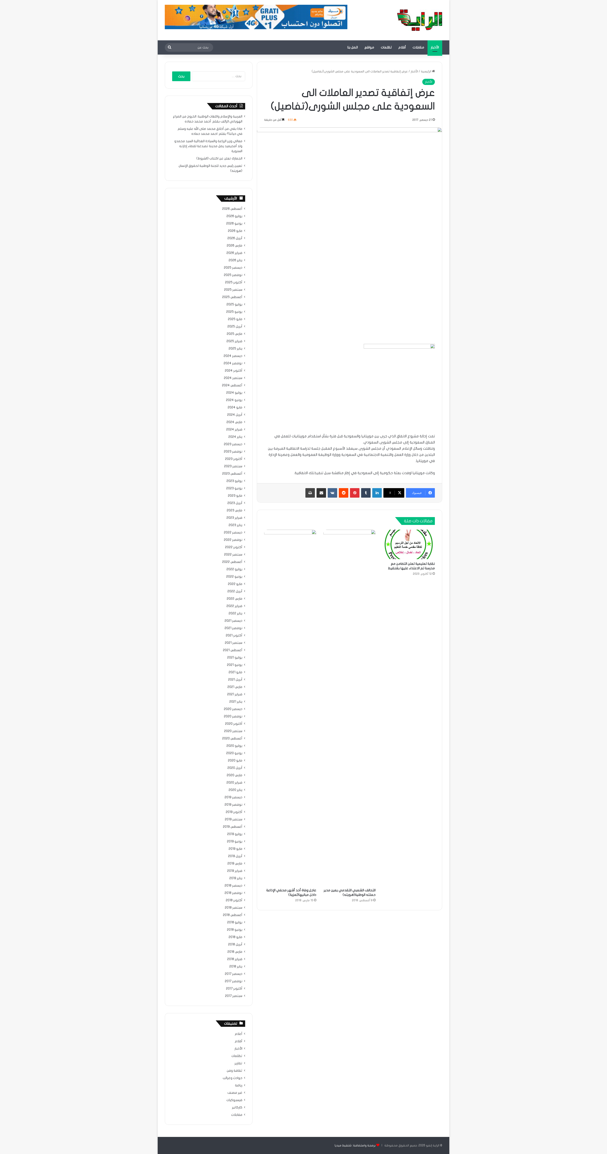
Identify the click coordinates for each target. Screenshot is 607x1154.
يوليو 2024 (234, 392)
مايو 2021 (235, 672)
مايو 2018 (235, 937)
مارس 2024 (234, 422)
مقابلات (418, 47)
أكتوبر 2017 (234, 988)
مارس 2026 (234, 245)
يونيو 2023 (234, 488)
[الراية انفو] (419, 20)
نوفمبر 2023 (233, 451)
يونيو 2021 (234, 665)
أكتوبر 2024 (233, 370)
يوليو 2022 (234, 569)
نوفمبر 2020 (233, 716)
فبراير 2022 (234, 606)
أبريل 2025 (234, 326)
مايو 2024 (235, 407)
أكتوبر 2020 (233, 723)
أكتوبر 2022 (233, 547)
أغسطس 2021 (232, 650)
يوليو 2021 (234, 657)
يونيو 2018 (234, 929)
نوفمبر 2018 (233, 893)
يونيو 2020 (234, 753)
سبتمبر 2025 (233, 289)
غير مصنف (234, 1092)
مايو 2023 (235, 495)
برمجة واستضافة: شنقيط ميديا (355, 1145)
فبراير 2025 (234, 341)
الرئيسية (426, 71)
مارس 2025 (234, 334)
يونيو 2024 (234, 400)
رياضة (238, 1085)
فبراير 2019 (234, 871)
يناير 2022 (235, 613)
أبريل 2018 (235, 944)
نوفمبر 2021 (233, 628)
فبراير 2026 (234, 253)
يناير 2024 (235, 437)
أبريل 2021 (235, 679)
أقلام (402, 47)
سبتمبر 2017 (233, 996)
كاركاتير (237, 1107)
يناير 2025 (235, 348)
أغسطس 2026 (232, 208)
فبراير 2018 (234, 959)
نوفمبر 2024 (233, 363)
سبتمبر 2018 (233, 907)
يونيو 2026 (234, 223)
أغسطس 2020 (232, 738)
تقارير (238, 1063)
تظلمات (386, 47)
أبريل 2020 (234, 768)
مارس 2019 (234, 863)
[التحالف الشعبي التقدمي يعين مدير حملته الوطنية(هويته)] (349, 708)
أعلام (238, 1034)
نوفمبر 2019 (233, 804)
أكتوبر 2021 (234, 635)
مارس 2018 (234, 951)
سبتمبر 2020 (233, 731)
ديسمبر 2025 (233, 267)
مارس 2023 (234, 510)
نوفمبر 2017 (233, 981)
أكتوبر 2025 (233, 282)
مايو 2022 (235, 584)
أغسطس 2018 (232, 915)
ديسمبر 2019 (233, 797)
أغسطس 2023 (232, 473)
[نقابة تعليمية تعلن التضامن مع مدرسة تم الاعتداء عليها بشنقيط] (409, 544)
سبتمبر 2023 (233, 466)
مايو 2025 (235, 319)
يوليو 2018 (234, 922)
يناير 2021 (235, 701)
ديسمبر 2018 (233, 885)
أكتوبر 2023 (233, 459)
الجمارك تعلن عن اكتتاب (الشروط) (219, 158)
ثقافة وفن (234, 1070)
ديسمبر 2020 (233, 709)
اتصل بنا (352, 47)
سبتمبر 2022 (233, 554)
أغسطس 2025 (232, 297)
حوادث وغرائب (232, 1078)
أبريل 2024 (234, 414)
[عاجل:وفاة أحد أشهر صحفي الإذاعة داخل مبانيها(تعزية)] (290, 708)
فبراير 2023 (234, 517)
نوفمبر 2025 (233, 275)
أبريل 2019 (235, 856)
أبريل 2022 (234, 591)
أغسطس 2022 (232, 562)
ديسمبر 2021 (233, 620)
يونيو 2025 (234, 311)
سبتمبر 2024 (233, 378)
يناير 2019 (235, 878)
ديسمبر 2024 (233, 356)
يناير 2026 (235, 260)
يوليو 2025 (234, 304)
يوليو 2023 (234, 481)
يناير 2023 (235, 525)
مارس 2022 (234, 598)
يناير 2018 (235, 966)
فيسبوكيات (234, 1100)
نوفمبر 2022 (233, 540)
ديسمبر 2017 (233, 974)
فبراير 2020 (234, 782)
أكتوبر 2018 (234, 900)
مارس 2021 (234, 687)
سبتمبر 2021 (233, 643)
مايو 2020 (235, 760)
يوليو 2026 (234, 216)
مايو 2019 (235, 848)
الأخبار (435, 47)
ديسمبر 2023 (233, 444)
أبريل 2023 (234, 503)
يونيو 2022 (234, 576)
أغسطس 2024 (232, 385)
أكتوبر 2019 (234, 812)
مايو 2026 (235, 231)
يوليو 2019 (234, 834)
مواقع (369, 47)
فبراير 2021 (234, 694)
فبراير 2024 (234, 429)
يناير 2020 (235, 790)
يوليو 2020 (234, 746)
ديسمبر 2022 (233, 532)
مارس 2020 (234, 775)
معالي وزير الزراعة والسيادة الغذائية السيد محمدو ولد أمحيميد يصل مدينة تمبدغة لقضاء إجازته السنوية (208, 146)
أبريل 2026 (234, 238)
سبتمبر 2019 (233, 819)
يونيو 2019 (234, 841)
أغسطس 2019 (232, 826)
